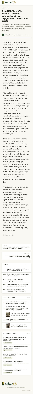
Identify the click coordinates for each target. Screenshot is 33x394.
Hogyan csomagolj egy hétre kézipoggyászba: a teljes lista (15, 280)
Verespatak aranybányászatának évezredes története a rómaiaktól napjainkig (15, 369)
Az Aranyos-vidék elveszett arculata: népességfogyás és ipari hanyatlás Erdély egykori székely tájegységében (17, 308)
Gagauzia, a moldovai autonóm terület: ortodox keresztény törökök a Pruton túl (15, 347)
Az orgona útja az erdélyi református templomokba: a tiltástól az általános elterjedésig (16, 362)
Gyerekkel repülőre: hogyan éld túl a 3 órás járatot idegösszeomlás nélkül (17, 285)
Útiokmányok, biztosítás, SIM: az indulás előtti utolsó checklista (18, 275)
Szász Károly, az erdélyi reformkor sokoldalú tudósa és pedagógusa (15, 354)
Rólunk (23, 390)
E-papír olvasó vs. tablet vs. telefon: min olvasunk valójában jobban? (18, 269)
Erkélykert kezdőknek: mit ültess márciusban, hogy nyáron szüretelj (16, 290)
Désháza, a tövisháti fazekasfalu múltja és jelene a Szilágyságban (17, 320)
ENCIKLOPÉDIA (5, 8)
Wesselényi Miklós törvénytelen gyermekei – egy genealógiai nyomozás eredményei (17, 302)
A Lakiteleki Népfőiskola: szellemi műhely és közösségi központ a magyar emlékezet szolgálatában (14, 339)
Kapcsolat (28, 390)
